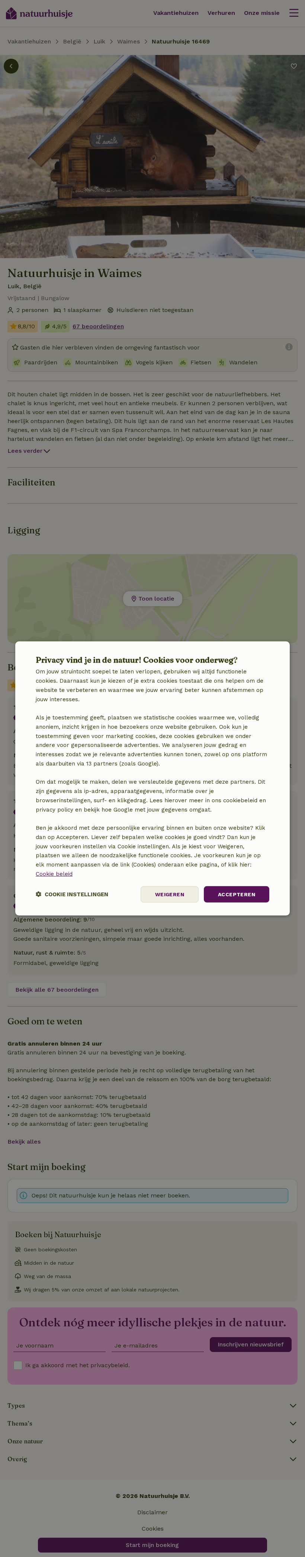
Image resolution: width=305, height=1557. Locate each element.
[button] (72, 894)
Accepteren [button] (236, 894)
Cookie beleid (54, 874)
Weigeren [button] (169, 894)
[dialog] (152, 778)
